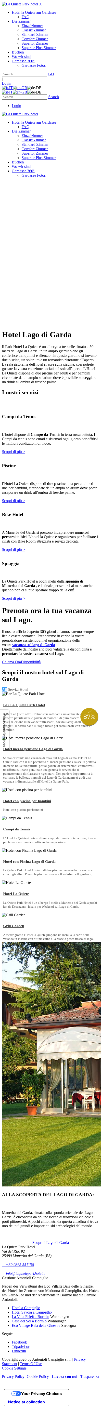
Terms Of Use (31, 1364)
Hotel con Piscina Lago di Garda (29, 862)
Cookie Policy (38, 1376)
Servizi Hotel (18, 689)
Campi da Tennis (16, 829)
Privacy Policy (13, 1376)
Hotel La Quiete (16, 894)
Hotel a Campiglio (26, 1308)
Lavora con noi (64, 1376)
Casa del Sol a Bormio (29, 1321)
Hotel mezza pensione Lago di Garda (33, 749)
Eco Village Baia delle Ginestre (36, 1325)
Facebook (19, 1342)
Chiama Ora (11, 662)
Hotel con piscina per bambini (27, 801)
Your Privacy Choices (41, 1393)
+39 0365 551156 (18, 1265)
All (4, 689)
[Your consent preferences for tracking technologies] (4, 730)
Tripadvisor (20, 1346)
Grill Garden (13, 926)
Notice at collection (26, 1401)
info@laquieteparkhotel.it (23, 1273)
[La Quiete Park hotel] (20, 4)
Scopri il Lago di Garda (50, 1242)
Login (6, 83)
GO (51, 74)
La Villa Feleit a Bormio (30, 1317)
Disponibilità (31, 662)
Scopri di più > (13, 452)
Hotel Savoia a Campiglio (32, 1312)
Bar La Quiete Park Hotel (24, 705)
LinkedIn (19, 1351)
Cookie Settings (14, 1368)
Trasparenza (89, 1376)
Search (53, 97)
